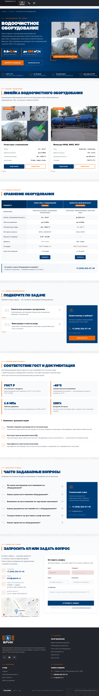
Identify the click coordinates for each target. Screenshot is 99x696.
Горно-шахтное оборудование (60, 648)
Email (49, 578)
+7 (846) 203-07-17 (10, 1)
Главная (4, 11)
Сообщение (51, 587)
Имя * (49, 568)
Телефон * (75, 568)
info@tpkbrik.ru (77, 511)
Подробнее (14, 166)
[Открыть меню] (34, 3)
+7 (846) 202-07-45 (85, 268)
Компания (75, 578)
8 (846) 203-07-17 (61, 674)
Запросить (35, 166)
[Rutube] (14, 657)
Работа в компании (8, 680)
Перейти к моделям (12, 63)
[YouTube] (9, 657)
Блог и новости (7, 677)
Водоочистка (55, 654)
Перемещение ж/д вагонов (59, 645)
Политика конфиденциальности (85, 690)
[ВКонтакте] (4, 657)
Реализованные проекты (10, 674)
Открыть (45, 257)
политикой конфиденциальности (81, 607)
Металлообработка (57, 651)
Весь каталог (55, 658)
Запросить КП (34, 63)
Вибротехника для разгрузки (60, 642)
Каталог (11, 11)
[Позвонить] (29, 3)
